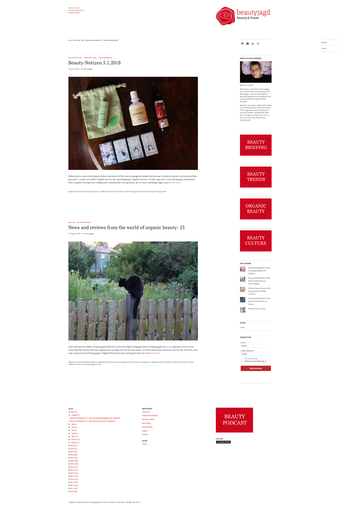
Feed (253, 45)
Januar (75, 442)
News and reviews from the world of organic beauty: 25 (126, 227)
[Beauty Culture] (256, 251)
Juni (74, 427)
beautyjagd (88, 69)
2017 (74, 470)
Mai (74, 430)
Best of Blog (146, 423)
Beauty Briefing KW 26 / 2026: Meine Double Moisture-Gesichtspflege (259, 281)
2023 (73, 451)
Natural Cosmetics (180, 362)
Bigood (101, 362)
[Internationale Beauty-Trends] (256, 187)
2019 (74, 464)
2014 (74, 479)
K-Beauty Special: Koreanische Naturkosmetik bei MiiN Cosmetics (259, 291)
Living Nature (146, 362)
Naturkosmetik (105, 58)
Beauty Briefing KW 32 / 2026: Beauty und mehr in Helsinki (93, 421)
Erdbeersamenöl (106, 191)
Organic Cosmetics (75, 364)
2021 (73, 458)
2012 (74, 485)
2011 (74, 488)
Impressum (146, 412)
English (71, 222)
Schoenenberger (89, 364)
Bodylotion (72, 191)
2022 (73, 454)
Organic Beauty (74, 12)
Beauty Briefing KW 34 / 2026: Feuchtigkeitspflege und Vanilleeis (259, 271)
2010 (73, 491)
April (75, 433)
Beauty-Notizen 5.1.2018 (94, 63)
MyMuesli (169, 362)
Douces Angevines (92, 191)
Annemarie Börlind (84, 362)
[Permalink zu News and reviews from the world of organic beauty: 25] (133, 339)
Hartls (128, 191)
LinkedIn (248, 45)
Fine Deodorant (119, 191)
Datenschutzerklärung (254, 361)
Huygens (134, 191)
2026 (73, 412)
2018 (74, 467)
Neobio (191, 362)
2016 (74, 473)
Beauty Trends (73, 8)
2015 (74, 476)
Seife (164, 191)
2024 (73, 448)
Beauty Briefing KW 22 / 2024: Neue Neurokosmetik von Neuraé (259, 301)
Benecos (95, 362)
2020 (74, 461)
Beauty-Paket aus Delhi (256, 309)
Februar (76, 439)
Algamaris (72, 362)
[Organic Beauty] (256, 219)
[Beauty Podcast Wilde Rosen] (234, 433)
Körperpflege (90, 58)
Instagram (242, 45)
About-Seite (263, 115)
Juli (74, 424)
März (75, 436)
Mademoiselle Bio (158, 362)
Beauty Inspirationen (76, 10)
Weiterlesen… (176, 182)
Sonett (98, 364)
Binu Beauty (109, 362)
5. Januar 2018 (73, 69)
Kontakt (324, 42)
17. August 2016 (74, 233)
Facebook (258, 45)
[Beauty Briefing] (256, 156)
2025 (73, 445)
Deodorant (81, 191)
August (76, 415)
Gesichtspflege (75, 58)
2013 (74, 482)
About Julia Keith (148, 419)
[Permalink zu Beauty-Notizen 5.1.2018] (133, 169)
